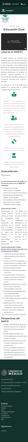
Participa (3, 408)
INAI (2, 419)
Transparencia (5, 415)
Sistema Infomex (6, 417)
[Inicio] (7, 10)
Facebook (4, 431)
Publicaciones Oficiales (7, 412)
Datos (2, 410)
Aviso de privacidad (6, 406)
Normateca (4, 413)
